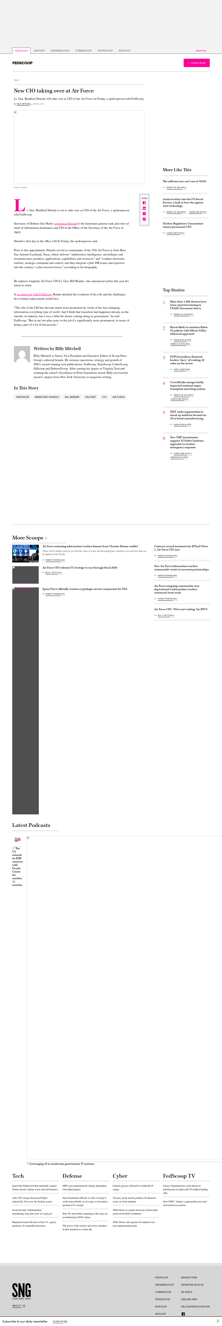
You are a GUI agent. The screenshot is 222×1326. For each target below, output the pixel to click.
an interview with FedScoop (34, 294)
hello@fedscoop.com (195, 1306)
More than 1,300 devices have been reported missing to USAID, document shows (188, 305)
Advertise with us (192, 1284)
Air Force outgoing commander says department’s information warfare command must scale (176, 589)
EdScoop (124, 50)
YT (204, 1313)
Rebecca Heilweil (177, 187)
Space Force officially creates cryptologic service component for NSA (84, 589)
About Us (19, 1305)
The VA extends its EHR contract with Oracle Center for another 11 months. (17, 866)
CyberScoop (84, 50)
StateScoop (105, 50)
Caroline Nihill (198, 211)
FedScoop (21, 50)
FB (182, 1313)
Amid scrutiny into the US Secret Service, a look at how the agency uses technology (183, 202)
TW (188, 1313)
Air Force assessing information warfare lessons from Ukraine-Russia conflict (90, 546)
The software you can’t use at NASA (184, 181)
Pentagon (22, 396)
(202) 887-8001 (189, 1299)
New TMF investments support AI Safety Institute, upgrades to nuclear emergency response (187, 442)
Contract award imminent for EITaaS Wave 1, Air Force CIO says (181, 548)
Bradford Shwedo (47, 396)
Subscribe (198, 62)
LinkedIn (194, 1313)
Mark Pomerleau (55, 560)
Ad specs (186, 1291)
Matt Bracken (182, 369)
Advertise (201, 50)
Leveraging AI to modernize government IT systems (61, 1164)
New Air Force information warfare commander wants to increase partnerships (181, 567)
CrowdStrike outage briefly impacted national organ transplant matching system (187, 385)
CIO (104, 396)
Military (90, 396)
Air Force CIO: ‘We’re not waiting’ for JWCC (181, 609)
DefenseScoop (60, 50)
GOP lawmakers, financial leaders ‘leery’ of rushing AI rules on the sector (187, 360)
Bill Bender (72, 396)
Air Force (119, 396)
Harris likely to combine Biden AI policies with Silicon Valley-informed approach (189, 330)
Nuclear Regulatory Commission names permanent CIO (183, 225)
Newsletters (189, 1277)
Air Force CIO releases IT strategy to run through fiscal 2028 (79, 568)
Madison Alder (182, 339)
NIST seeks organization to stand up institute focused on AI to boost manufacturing (188, 415)
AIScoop (39, 50)
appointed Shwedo (66, 223)
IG (199, 1313)
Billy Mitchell (24, 104)
